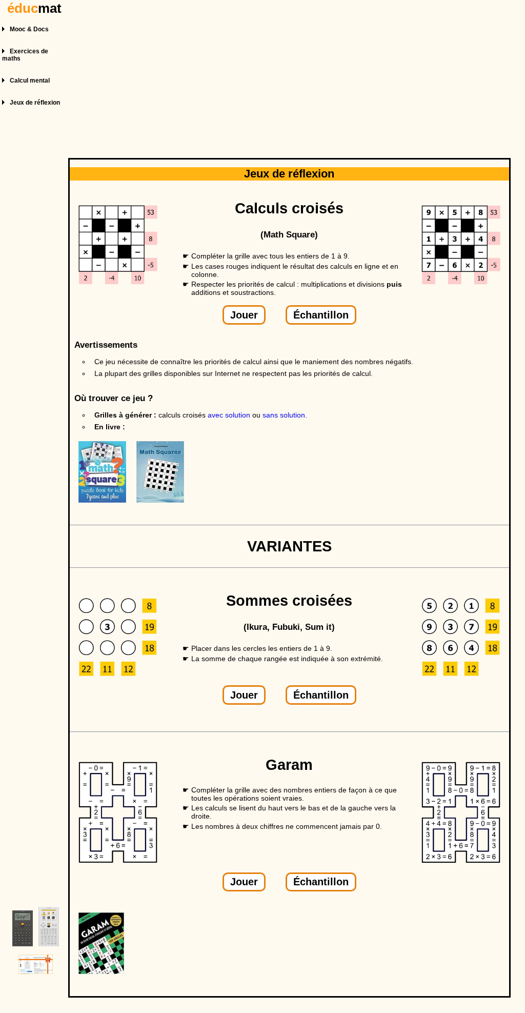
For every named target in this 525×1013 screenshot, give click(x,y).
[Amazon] (107, 500)
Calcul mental (30, 80)
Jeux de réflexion (35, 102)
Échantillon (321, 315)
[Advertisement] (291, 76)
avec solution (229, 415)
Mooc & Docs (29, 29)
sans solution (283, 415)
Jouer (244, 315)
